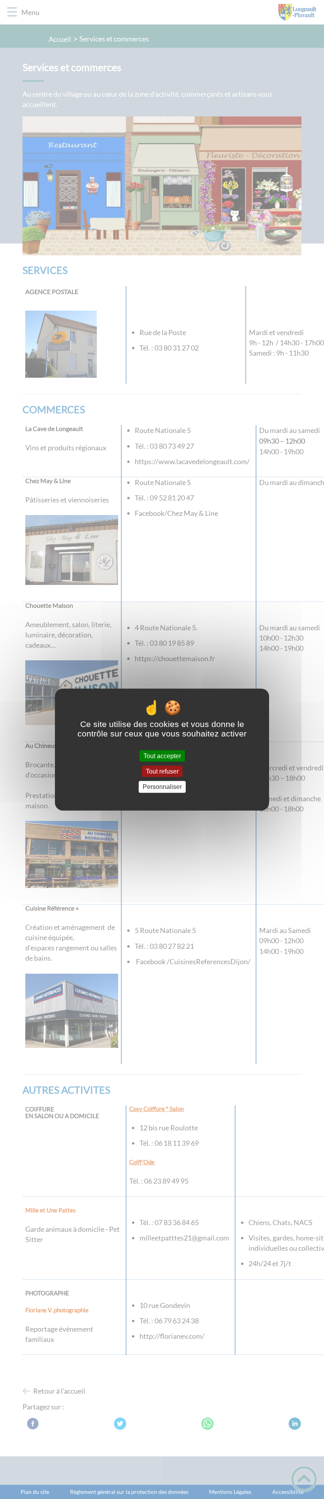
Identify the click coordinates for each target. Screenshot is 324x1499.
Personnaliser (162, 786)
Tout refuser (162, 771)
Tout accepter (162, 756)
